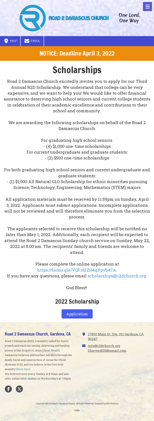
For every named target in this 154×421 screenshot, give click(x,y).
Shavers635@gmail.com (107, 350)
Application (77, 313)
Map (13, 41)
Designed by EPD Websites (106, 403)
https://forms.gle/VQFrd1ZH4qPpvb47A (76, 270)
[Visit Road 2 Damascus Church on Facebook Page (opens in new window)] (8, 389)
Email (35, 41)
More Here (23, 369)
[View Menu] (147, 6)
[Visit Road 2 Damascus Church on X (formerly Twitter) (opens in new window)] (19, 389)
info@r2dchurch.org (104, 346)
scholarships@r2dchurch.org (116, 276)
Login (77, 410)
